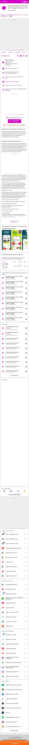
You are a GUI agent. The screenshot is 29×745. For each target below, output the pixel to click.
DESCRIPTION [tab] (17, 52)
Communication (6, 55)
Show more (14, 221)
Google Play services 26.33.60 (12, 676)
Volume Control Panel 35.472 (12, 703)
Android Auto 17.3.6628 (11, 593)
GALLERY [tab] (24, 52)
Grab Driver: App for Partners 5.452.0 (14, 685)
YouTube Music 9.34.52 (11, 653)
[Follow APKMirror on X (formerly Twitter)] (4, 491)
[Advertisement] (14, 34)
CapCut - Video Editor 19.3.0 (12, 612)
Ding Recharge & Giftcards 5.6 (12, 370)
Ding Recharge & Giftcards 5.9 (12, 357)
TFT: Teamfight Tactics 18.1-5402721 (14, 689)
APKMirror (5, 1)
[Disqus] (14, 433)
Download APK (15, 121)
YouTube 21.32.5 (9, 562)
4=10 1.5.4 (8, 712)
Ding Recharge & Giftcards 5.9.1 (12, 352)
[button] (18, 56)
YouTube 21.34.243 (10, 607)
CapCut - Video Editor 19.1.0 (12, 539)
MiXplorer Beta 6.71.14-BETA (12, 694)
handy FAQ (4, 259)
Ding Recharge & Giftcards (12, 14)
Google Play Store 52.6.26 (11, 557)
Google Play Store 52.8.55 (11, 566)
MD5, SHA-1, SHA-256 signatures (12, 81)
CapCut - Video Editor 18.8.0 (12, 534)
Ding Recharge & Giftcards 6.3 (12, 332)
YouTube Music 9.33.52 (11, 571)
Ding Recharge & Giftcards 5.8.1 (12, 361)
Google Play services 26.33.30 (12, 644)
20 (11, 85)
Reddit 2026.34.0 (9, 626)
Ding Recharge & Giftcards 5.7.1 (12, 366)
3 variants (9, 328)
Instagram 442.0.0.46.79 (11, 603)
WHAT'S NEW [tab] (10, 52)
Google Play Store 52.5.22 (11, 576)
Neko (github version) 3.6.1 (11, 722)
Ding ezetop (12, 10)
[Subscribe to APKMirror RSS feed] (25, 491)
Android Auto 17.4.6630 (11, 617)
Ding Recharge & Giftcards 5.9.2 (12, 347)
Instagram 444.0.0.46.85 (11, 648)
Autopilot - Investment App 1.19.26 (13, 708)
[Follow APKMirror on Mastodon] (11, 491)
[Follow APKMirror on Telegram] (18, 491)
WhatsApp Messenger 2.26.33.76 (13, 717)
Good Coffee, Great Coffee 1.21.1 (13, 726)
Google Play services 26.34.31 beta (13, 662)
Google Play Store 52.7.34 (11, 552)
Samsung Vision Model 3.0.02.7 (12, 671)
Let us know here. (17, 737)
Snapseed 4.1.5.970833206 (11, 698)
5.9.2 (21, 14)
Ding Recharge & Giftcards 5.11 (12, 343)
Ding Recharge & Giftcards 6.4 (12, 326)
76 (10, 62)
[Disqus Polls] (14, 398)
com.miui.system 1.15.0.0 (11, 621)
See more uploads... (14, 375)
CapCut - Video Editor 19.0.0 (12, 543)
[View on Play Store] (21, 56)
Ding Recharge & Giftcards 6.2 (12, 338)
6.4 (14, 228)
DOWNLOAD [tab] (4, 52)
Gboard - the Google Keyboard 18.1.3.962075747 (12, 667)
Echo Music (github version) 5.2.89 (13, 548)
